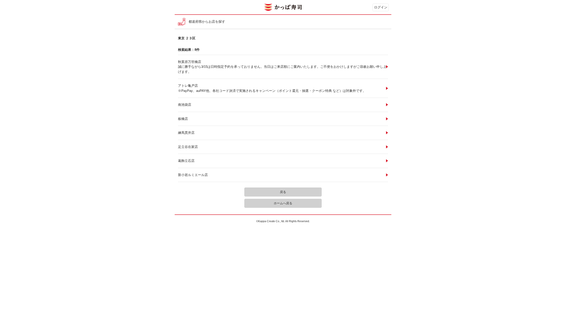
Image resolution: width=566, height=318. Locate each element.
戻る (283, 192)
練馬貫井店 (186, 132)
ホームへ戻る (283, 203)
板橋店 (183, 119)
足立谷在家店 (188, 147)
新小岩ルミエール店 (193, 175)
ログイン (380, 7)
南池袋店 (184, 104)
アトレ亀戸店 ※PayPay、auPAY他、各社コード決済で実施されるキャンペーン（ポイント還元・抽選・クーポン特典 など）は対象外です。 (272, 88)
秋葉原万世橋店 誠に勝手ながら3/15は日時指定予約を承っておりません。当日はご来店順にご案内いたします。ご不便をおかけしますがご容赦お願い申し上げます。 (282, 67)
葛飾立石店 (186, 161)
